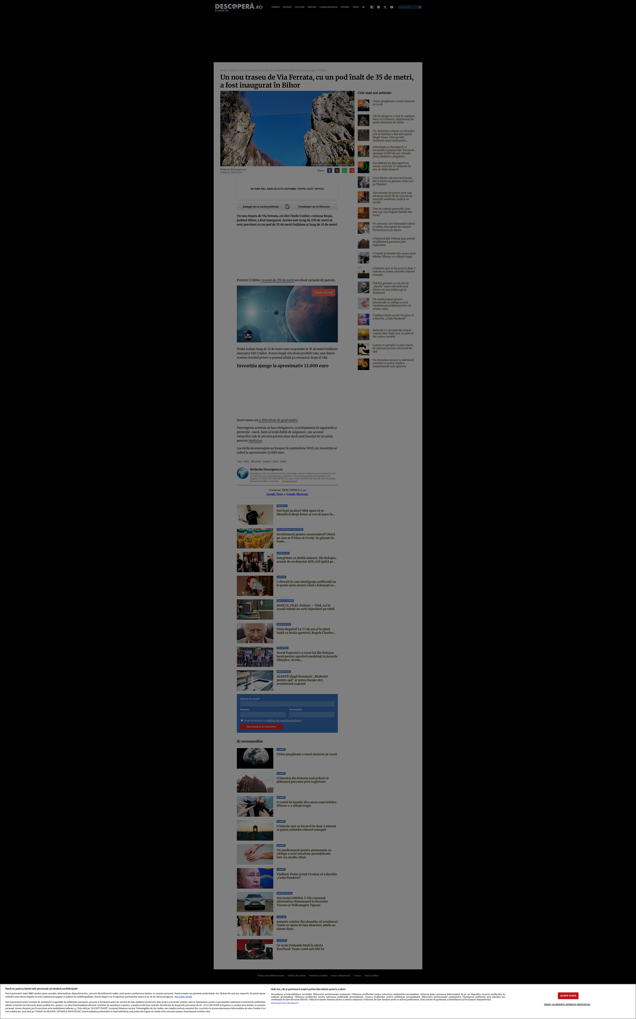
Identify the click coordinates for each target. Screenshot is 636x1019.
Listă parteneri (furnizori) (284, 1003)
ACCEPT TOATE (568, 995)
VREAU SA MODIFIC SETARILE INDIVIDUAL (567, 1004)
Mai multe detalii (183, 996)
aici (75, 1008)
